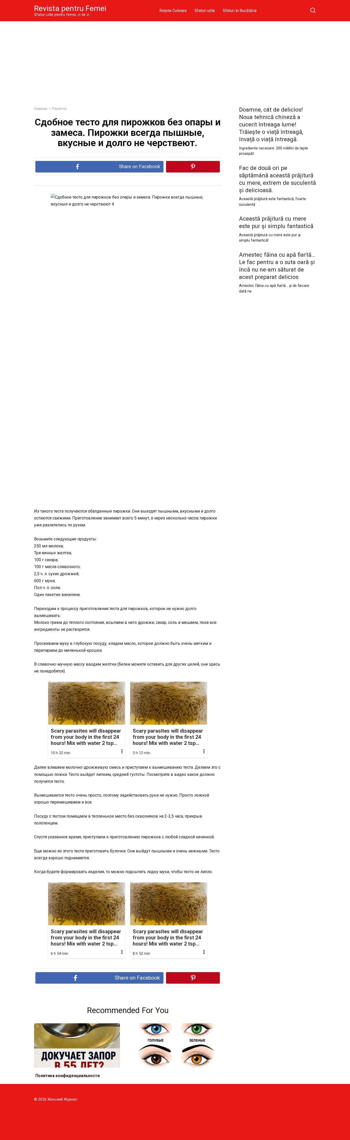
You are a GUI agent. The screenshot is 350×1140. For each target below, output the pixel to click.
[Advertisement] (175, 60)
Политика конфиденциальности (67, 1075)
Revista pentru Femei (70, 8)
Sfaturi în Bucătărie (240, 10)
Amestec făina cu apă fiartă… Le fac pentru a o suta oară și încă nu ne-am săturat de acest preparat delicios (277, 265)
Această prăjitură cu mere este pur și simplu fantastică (276, 222)
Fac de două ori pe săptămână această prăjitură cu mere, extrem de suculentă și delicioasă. (277, 179)
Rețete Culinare (173, 10)
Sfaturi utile (204, 10)
